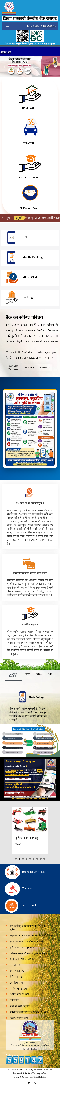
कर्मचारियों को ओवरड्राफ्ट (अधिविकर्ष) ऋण (29, 1012)
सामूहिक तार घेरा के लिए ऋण (22, 959)
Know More (19, 844)
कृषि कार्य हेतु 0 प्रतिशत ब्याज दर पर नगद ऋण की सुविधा (32, 928)
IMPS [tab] (50, 674)
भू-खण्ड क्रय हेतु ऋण (19, 994)
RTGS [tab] (39, 674)
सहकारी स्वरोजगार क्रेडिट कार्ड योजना (30, 573)
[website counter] (24, 1060)
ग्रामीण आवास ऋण (18, 988)
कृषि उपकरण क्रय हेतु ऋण (22, 947)
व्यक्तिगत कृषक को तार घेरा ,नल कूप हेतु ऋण (29, 953)
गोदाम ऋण (14, 1000)
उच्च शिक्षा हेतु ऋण (30, 624)
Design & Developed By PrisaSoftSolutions (30, 1077)
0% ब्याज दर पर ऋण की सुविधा (30, 503)
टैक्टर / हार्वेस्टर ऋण (19, 1018)
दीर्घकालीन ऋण (17, 976)
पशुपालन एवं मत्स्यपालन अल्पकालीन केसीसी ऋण (31, 935)
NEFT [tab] (27, 674)
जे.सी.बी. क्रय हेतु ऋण (20, 1006)
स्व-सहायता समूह (17, 971)
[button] (4, 66)
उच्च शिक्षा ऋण (16, 982)
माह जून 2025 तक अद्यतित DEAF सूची (35, 217)
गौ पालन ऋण (16, 965)
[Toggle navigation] (6, 26)
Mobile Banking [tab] (13, 675)
